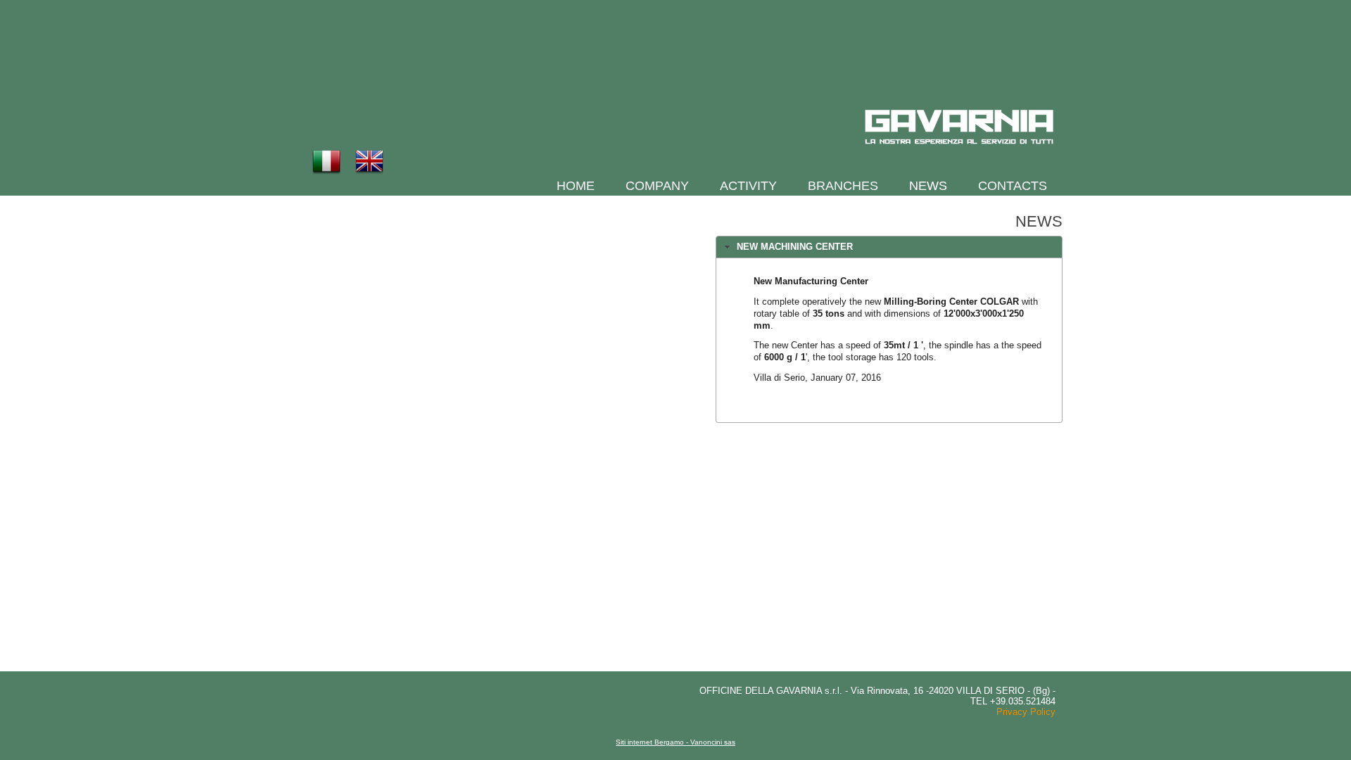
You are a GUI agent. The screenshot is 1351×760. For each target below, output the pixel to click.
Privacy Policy (1025, 712)
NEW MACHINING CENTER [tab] (795, 246)
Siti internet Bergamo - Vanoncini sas (675, 742)
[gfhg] (959, 127)
